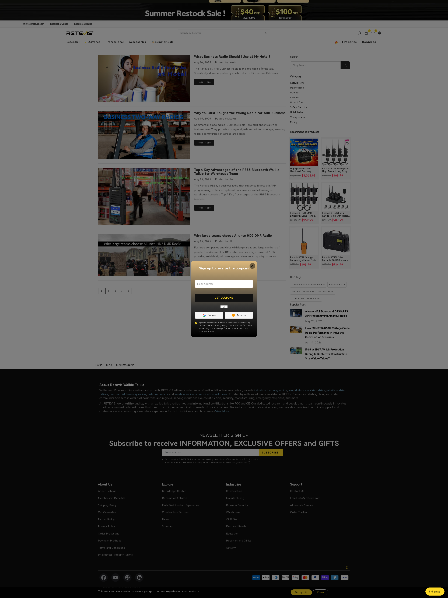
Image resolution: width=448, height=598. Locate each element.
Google (212, 315)
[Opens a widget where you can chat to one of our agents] (434, 592)
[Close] (252, 266)
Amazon (241, 315)
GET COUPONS (224, 297)
